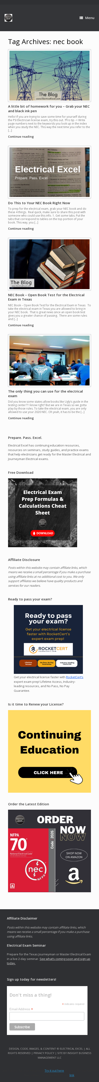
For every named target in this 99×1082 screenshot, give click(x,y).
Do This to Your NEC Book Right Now (39, 203)
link (72, 1075)
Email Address (21, 1009)
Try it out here (54, 1070)
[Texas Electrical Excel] (8, 18)
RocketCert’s (74, 677)
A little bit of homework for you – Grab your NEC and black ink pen (49, 108)
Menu (89, 17)
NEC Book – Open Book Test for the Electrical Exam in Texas (46, 297)
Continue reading (21, 136)
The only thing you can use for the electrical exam (45, 393)
